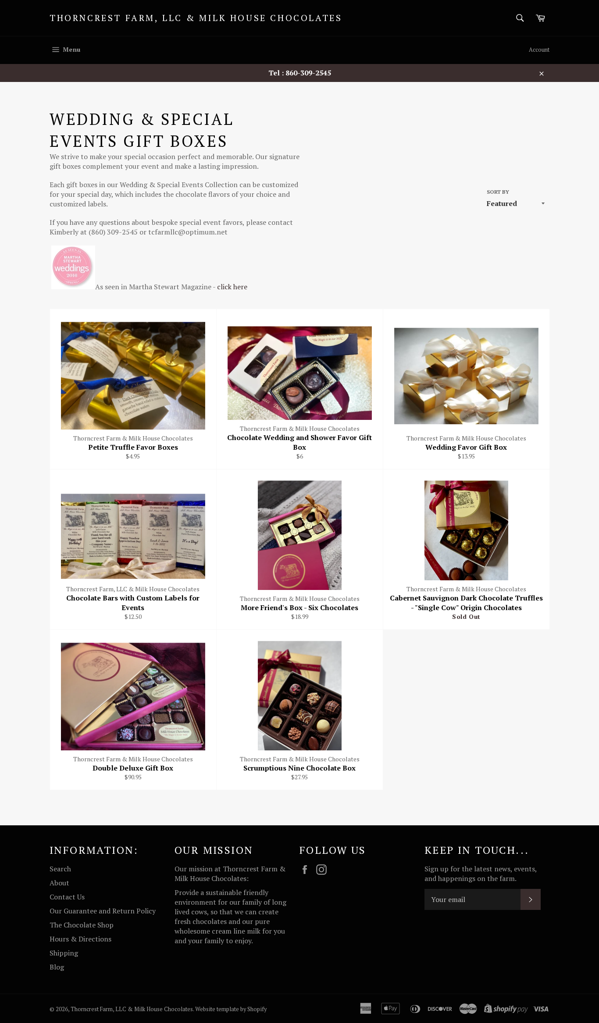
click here (231, 286)
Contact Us (67, 897)
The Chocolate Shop (82, 925)
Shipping (64, 953)
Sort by (498, 191)
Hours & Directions (80, 939)
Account (539, 49)
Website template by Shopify (231, 1009)
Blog (57, 967)
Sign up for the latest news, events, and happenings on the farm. (480, 873)
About (59, 883)
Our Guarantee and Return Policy (103, 911)
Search (60, 869)
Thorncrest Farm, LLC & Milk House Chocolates (196, 18)
